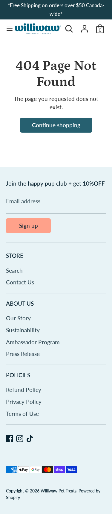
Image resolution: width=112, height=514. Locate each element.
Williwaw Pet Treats (58, 490)
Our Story (18, 318)
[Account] (84, 26)
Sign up (28, 225)
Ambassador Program (33, 342)
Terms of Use (22, 413)
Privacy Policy (24, 401)
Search (14, 270)
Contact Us (20, 282)
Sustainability (23, 330)
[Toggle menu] (7, 28)
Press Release (23, 353)
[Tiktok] (29, 438)
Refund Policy (23, 389)
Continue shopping (56, 125)
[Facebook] (9, 438)
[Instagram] (19, 438)
